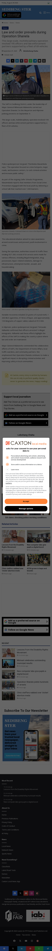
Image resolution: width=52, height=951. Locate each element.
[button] (26, 469)
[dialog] (26, 475)
